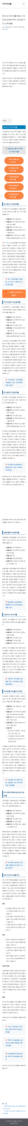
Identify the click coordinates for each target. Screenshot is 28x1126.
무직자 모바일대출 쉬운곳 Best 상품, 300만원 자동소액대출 (14, 1042)
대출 (5, 1103)
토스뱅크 (7, 243)
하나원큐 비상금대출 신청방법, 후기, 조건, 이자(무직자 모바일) (14, 467)
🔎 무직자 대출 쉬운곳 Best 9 (13, 160)
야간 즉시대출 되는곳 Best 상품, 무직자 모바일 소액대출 (14, 1029)
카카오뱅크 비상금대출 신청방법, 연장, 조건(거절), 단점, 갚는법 (14, 382)
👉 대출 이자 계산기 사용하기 (15, 293)
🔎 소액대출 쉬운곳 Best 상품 (13, 169)
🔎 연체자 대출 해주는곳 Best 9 (13, 187)
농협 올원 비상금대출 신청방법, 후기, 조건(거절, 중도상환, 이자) (14, 604)
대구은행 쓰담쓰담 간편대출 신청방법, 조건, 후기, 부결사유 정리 (14, 865)
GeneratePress (14, 1123)
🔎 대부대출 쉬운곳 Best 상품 (13, 195)
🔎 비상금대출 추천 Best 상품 (13, 178)
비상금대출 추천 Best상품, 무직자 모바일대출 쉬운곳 (14, 1056)
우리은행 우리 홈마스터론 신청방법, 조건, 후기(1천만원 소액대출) (14, 782)
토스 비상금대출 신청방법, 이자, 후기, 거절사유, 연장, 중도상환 (14, 281)
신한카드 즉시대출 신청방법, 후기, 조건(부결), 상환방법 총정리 (14, 681)
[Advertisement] (14, 47)
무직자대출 (7, 4)
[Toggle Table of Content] (8, 120)
